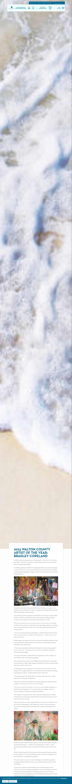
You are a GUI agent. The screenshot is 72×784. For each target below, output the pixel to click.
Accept (4, 781)
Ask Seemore (59, 8)
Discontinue (12, 781)
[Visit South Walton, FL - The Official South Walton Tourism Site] (12, 8)
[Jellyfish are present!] (52, 3)
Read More (64, 778)
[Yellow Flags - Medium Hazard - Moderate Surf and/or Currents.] (50, 3)
